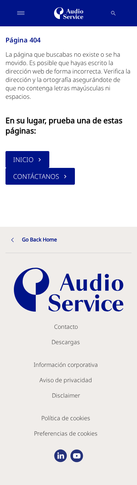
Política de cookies (65, 418)
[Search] (113, 13)
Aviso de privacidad (65, 380)
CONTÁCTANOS (36, 176)
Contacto (66, 327)
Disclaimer (66, 395)
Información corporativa (66, 365)
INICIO (23, 159)
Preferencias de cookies (66, 433)
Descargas (66, 342)
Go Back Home (39, 239)
